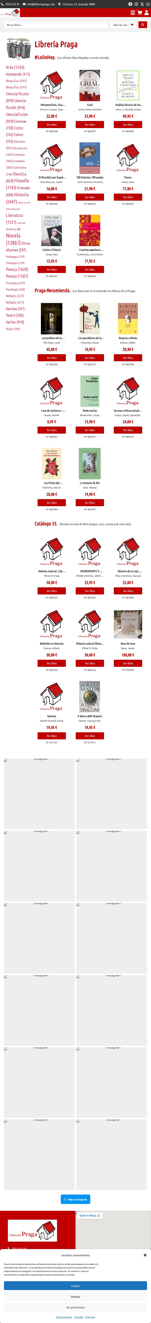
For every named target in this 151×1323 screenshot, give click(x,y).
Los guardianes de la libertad (89, 339)
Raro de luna (128, 643)
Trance (128, 177)
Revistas (15, 308)
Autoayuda (18, 74)
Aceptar (75, 1286)
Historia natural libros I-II (89, 644)
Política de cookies (64, 1316)
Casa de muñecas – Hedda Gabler (51, 412)
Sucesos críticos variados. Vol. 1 (128, 412)
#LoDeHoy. (45, 57)
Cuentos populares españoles (89, 251)
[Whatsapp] (148, 4)
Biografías (16, 87)
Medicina (13, 229)
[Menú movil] (132, 12)
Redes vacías (90, 410)
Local (21, 222)
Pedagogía (15, 263)
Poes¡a (17, 269)
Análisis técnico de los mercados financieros (127, 106)
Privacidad (78, 1316)
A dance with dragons (90, 716)
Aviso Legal (90, 1316)
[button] (145, 1255)
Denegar (75, 1296)
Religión (15, 302)
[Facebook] (130, 4)
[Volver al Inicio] (10, 12)
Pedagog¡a (15, 256)
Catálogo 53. (46, 523)
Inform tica (24, 202)
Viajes (13, 329)
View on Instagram (77, 1199)
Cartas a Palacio (51, 249)
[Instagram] (136, 4)
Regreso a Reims (128, 338)
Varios (15, 321)
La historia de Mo (90, 483)
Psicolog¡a (15, 283)
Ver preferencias (75, 1307)
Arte (15, 67)
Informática (13, 208)
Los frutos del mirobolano (51, 484)
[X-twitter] (142, 4)
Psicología (15, 289)
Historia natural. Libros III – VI (51, 572)
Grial (90, 104)
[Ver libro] (52, 85)
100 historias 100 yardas (89, 177)
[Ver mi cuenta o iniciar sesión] (146, 12)
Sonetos (51, 716)
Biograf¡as (16, 80)
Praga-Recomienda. (53, 290)
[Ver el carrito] (139, 12)
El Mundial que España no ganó (52, 178)
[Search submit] (142, 24)
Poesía (17, 276)
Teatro (15, 315)
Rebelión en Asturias (52, 643)
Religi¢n (15, 296)
